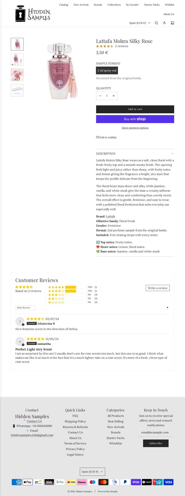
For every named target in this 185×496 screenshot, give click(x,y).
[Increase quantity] (114, 96)
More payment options (135, 127)
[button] (29, 71)
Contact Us (34, 421)
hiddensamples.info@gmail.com (32, 435)
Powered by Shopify (108, 491)
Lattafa (110, 216)
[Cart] (172, 23)
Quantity (103, 88)
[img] (36, 319)
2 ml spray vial (107, 70)
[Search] (156, 23)
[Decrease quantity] (100, 96)
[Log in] (164, 23)
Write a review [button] (158, 288)
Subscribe (155, 443)
